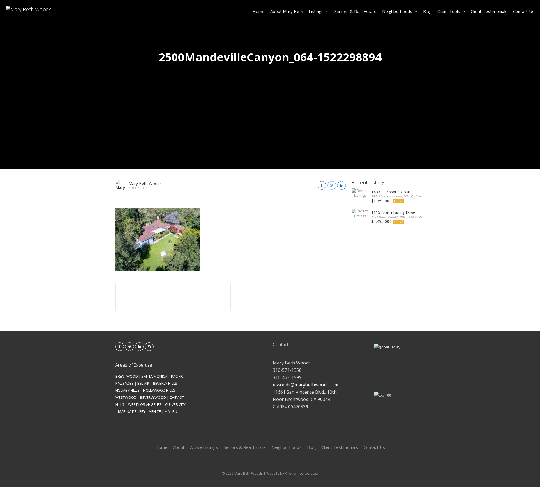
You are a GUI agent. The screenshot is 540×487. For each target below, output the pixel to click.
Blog (427, 11)
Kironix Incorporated (301, 473)
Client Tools (448, 11)
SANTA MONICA (154, 376)
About (178, 447)
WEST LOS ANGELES (144, 404)
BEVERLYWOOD (153, 397)
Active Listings (204, 447)
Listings (316, 11)
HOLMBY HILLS (127, 390)
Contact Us (523, 11)
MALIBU (171, 411)
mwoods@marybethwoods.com (305, 385)
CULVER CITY (175, 404)
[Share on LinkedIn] (341, 185)
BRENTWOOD (126, 376)
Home (259, 11)
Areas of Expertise (133, 365)
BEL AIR (143, 383)
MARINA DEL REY (131, 411)
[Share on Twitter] (331, 185)
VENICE (155, 411)
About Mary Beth (286, 11)
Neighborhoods (397, 11)
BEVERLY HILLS (165, 383)
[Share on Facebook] (322, 185)
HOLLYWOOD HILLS (159, 390)
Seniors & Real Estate (355, 11)
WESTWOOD (125, 397)
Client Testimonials (489, 11)
